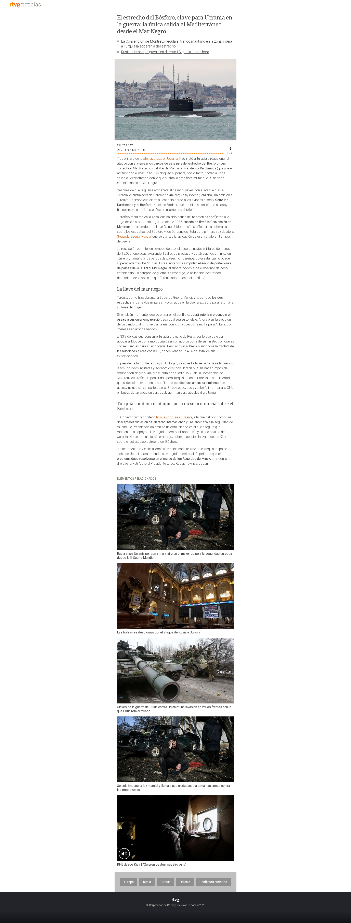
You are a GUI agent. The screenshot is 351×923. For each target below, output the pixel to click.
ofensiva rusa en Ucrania (160, 158)
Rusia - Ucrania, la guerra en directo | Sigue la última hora (165, 52)
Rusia (147, 882)
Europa (129, 882)
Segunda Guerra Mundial (134, 236)
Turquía (165, 882)
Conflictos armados (213, 882)
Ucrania (185, 882)
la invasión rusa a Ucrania (173, 417)
